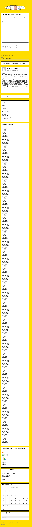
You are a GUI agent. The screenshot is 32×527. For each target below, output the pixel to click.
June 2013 (4, 352)
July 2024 (4, 163)
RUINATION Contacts (6, 476)
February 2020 (5, 238)
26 (15, 503)
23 (3, 503)
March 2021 (4, 220)
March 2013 (4, 356)
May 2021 (4, 217)
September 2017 (5, 279)
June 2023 (4, 182)
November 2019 (5, 242)
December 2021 (5, 207)
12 (15, 498)
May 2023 (4, 183)
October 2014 (5, 329)
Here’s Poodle (5, 110)
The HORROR (5, 118)
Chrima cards (8, 47)
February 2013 (5, 357)
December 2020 (5, 224)
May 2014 (4, 336)
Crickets (8, 46)
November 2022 (5, 191)
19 (15, 500)
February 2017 (5, 289)
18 (11, 500)
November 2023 (5, 174)
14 (23, 498)
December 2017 (5, 275)
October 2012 (5, 363)
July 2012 (4, 367)
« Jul (3, 509)
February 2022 (5, 204)
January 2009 (5, 427)
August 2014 (4, 332)
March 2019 (4, 254)
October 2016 (5, 295)
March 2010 (4, 407)
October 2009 (5, 414)
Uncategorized (5, 119)
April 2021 (4, 218)
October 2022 (5, 193)
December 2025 (5, 139)
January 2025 (5, 155)
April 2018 (4, 269)
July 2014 (4, 333)
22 (26, 500)
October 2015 (5, 312)
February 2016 (5, 306)
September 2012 (5, 364)
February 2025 (5, 153)
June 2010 (4, 403)
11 (11, 498)
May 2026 (4, 132)
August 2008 (4, 434)
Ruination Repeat (5, 115)
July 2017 (4, 282)
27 (19, 503)
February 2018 (5, 272)
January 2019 (5, 257)
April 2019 (4, 252)
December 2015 (5, 309)
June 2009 (4, 420)
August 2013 (4, 349)
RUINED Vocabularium (7, 478)
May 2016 (4, 302)
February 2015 (5, 323)
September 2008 (5, 432)
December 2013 (5, 343)
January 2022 (5, 206)
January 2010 (5, 410)
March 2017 (4, 288)
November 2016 (5, 293)
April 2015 (4, 320)
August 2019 (4, 247)
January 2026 (5, 138)
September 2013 (5, 347)
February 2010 (5, 408)
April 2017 (4, 286)
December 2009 (5, 411)
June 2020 (4, 233)
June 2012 (4, 369)
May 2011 (4, 387)
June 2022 (4, 199)
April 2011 (4, 388)
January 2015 (5, 325)
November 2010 (5, 395)
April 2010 (4, 405)
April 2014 (4, 337)
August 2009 (4, 417)
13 (19, 498)
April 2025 (4, 150)
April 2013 (4, 354)
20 (19, 500)
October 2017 (5, 278)
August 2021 (4, 213)
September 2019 (5, 245)
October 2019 (5, 244)
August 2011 (4, 383)
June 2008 (4, 437)
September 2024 (5, 160)
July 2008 (4, 435)
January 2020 (5, 240)
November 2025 (5, 140)
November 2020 (5, 225)
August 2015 (4, 315)
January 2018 (5, 274)
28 (23, 503)
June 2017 (4, 284)
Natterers (4, 112)
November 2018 (5, 259)
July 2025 (4, 146)
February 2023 (5, 187)
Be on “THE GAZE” (6, 475)
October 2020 (5, 227)
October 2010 (5, 397)
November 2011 (5, 378)
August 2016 (4, 298)
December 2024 (5, 156)
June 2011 (4, 386)
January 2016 (5, 308)
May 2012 (4, 370)
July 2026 (4, 129)
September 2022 (5, 194)
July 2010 (4, 401)
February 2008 (5, 442)
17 (7, 500)
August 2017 (4, 281)
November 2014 (5, 327)
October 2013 (5, 346)
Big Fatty (17, 45)
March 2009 (4, 424)
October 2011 (5, 380)
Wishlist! (4, 479)
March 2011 (4, 390)
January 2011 (5, 393)
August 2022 (4, 196)
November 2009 (5, 412)
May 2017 (4, 285)
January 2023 (5, 189)
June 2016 (4, 301)
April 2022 (4, 201)
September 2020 (5, 228)
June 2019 (4, 250)
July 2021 (4, 214)
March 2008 (4, 441)
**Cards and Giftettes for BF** (8, 473)
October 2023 (5, 176)
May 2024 (4, 166)
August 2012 (4, 366)
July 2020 (4, 231)
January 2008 (5, 444)
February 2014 (5, 340)
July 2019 (4, 248)
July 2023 (4, 180)
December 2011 (5, 377)
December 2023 (5, 173)
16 (3, 500)
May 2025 (4, 149)
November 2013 (5, 344)
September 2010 (5, 398)
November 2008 (5, 429)
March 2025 (4, 152)
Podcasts (4, 114)
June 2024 (4, 165)
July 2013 (4, 350)
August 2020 (4, 230)
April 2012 (4, 371)
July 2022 (4, 197)
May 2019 (4, 251)
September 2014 (5, 330)
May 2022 (4, 200)
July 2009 (4, 418)
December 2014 (5, 326)
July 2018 (4, 265)
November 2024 (5, 157)
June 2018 (4, 267)
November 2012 (5, 361)
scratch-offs (14, 47)
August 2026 (4, 128)
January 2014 (5, 342)
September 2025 (5, 143)
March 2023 (4, 186)
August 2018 (4, 264)
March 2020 (4, 237)
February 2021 (5, 221)
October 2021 (5, 210)
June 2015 (4, 318)
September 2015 (5, 313)
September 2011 (5, 381)
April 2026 (4, 133)
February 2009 (5, 425)
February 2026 (5, 136)
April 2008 (4, 439)
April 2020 (4, 235)
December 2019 (5, 241)
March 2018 (4, 271)
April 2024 (4, 167)
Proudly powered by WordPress (8, 523)
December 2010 (5, 394)
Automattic (3, 524)
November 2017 (5, 276)
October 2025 (5, 142)
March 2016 (4, 305)
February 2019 (5, 255)
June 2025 (4, 148)
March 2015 (4, 322)
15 (26, 498)
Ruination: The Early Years (8, 117)
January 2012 (5, 376)
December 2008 (5, 428)
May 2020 (4, 234)
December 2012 (5, 360)
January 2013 (5, 359)
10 (7, 498)
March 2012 (4, 373)
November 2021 (5, 208)
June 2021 (4, 216)
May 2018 (4, 268)
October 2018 (5, 261)
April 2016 (4, 303)
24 (7, 503)
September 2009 (5, 415)
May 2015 (4, 319)
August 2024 (4, 162)
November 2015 (5, 310)
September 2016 (5, 296)
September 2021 (5, 211)
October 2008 (5, 431)
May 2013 (4, 353)
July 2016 (4, 299)
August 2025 (4, 145)
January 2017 (5, 291)
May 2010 (4, 404)
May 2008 (4, 438)
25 (11, 503)
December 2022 (5, 190)
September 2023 (5, 177)
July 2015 (4, 316)
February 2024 (5, 170)
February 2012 (5, 374)
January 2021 (5, 223)
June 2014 (4, 335)
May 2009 (4, 421)
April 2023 (4, 184)
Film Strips (4, 108)
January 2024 (5, 172)
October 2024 (5, 159)
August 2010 (4, 400)
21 (23, 500)
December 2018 (5, 258)
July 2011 (4, 384)
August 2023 (4, 179)
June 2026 (4, 131)
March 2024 (4, 169)
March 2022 (4, 203)
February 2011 (5, 391)
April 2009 (4, 422)
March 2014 (4, 339)
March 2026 (4, 135)
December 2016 (5, 292)
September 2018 (5, 262)
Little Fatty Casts (5, 111)
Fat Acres (4, 107)
